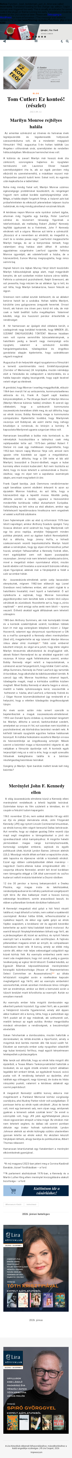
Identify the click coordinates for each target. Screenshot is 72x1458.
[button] (27, 37)
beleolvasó (31, 1204)
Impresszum (36, 1452)
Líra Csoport (48, 1448)
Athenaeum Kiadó (13, 1204)
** (53, 973)
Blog (36, 93)
